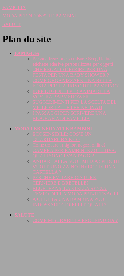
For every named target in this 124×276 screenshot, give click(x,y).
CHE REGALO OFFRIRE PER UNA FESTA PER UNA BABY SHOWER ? (71, 72)
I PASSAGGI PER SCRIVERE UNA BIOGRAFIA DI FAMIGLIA (69, 115)
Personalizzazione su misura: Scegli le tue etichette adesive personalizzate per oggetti (73, 61)
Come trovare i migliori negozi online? (69, 145)
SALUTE (11, 24)
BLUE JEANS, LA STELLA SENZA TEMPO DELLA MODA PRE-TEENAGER (76, 191)
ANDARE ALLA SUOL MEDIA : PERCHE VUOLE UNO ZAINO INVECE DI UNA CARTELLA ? (76, 167)
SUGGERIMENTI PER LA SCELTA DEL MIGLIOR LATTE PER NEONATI (75, 105)
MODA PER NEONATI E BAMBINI (39, 15)
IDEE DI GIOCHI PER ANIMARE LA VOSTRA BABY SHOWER (71, 94)
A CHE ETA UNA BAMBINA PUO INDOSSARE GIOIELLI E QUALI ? (69, 202)
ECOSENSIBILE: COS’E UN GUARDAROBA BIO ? (62, 137)
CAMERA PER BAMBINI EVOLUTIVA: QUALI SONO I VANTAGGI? (74, 153)
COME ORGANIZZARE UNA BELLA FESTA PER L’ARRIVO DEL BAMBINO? (76, 83)
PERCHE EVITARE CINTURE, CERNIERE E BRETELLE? (65, 180)
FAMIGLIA (14, 7)
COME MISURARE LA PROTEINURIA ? (75, 220)
